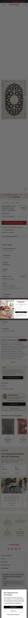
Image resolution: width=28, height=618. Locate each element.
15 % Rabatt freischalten (21, 312)
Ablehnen (13, 611)
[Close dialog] (27, 300)
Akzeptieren (13, 607)
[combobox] (16, 310)
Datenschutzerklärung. (15, 603)
